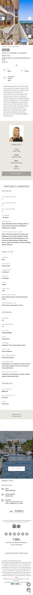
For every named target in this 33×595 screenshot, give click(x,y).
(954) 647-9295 (16, 157)
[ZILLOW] (26, 534)
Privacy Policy (23, 553)
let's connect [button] (16, 468)
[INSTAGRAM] (10, 534)
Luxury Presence (16, 544)
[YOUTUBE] (18, 534)
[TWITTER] (22, 534)
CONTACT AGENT (16, 173)
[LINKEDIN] (14, 534)
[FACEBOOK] (6, 534)
